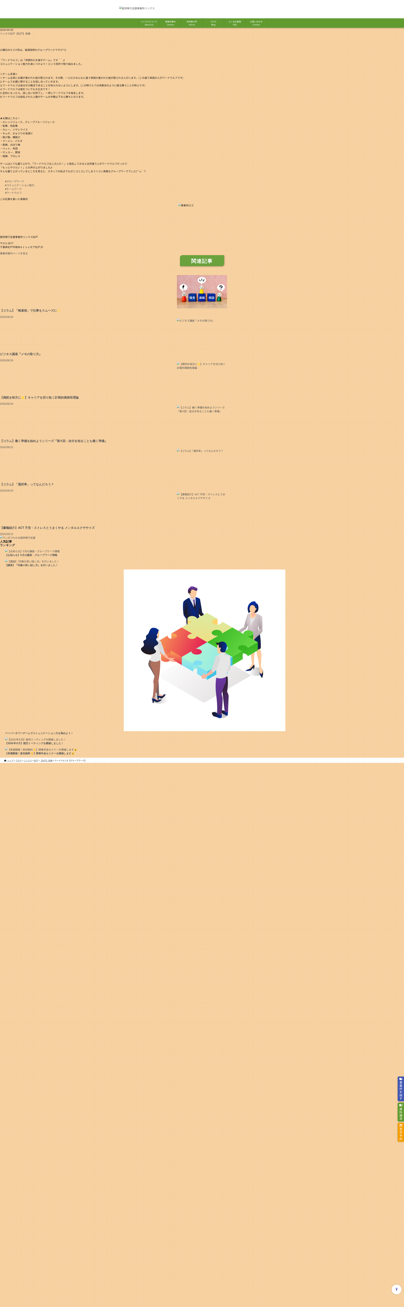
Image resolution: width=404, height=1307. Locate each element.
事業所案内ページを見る (14, 253)
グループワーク (15, 181)
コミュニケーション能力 (20, 185)
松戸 (12, 33)
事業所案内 (170, 23)
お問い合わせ (256, 23)
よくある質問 (235, 23)
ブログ (213, 23)
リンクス (5, 33)
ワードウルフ (14, 193)
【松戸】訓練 (22, 33)
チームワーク (14, 189)
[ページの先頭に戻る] (396, 1289)
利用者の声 (192, 23)
